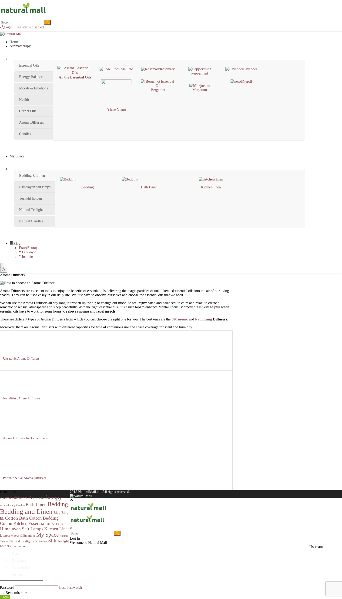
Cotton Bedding (44, 518)
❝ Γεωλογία (27, 252)
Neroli (247, 81)
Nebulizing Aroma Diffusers (21, 398)
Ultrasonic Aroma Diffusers (21, 358)
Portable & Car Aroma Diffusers (24, 478)
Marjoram (199, 90)
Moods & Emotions (23, 535)
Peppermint (199, 73)
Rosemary (167, 69)
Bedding (87, 187)
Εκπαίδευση (28, 248)
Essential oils (41, 523)
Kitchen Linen (57, 528)
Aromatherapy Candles (12, 505)
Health (59, 524)
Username (316, 547)
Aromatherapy (20, 46)
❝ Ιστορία (26, 257)
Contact (17, 574)
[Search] (47, 22)
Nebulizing (203, 319)
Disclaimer (19, 560)
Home (14, 42)
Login (5, 597)
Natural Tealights (21, 541)
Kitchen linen (211, 187)
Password (7, 587)
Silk (52, 541)
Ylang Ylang (116, 109)
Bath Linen (149, 187)
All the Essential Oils (75, 77)
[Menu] (2, 265)
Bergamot (158, 90)
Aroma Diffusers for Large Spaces (25, 438)
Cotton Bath (16, 518)
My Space (17, 156)
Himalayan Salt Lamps (21, 528)
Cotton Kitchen (13, 523)
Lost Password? (70, 587)
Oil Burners (41, 541)
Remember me (16, 593)
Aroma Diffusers (13, 498)
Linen (5, 535)
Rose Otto (125, 69)
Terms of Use (21, 567)
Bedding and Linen (26, 511)
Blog (16, 243)
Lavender (250, 69)
